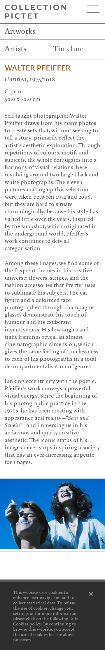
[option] (52, 513)
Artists (16, 49)
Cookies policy (27, 624)
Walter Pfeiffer (38, 68)
